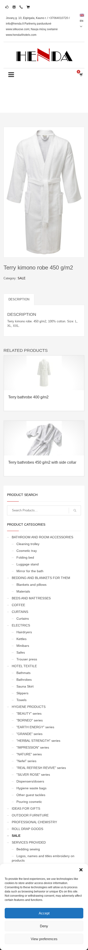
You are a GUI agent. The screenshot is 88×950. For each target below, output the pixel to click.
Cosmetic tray (26, 551)
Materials (23, 591)
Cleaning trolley (27, 544)
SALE (22, 278)
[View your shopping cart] (80, 74)
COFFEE (18, 605)
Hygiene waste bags (31, 788)
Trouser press (26, 659)
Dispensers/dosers (30, 781)
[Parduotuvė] (28, 7)
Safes (20, 652)
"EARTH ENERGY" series (35, 727)
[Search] (75, 510)
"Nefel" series (26, 761)
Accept (44, 913)
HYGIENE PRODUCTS (29, 707)
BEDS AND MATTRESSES (31, 598)
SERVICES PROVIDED (29, 842)
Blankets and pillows (31, 584)
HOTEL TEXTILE (24, 666)
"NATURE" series (29, 754)
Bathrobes (24, 679)
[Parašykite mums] (14, 7)
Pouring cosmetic (29, 802)
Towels (21, 700)
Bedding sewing (28, 849)
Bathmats (23, 673)
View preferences (44, 939)
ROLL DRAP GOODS (27, 829)
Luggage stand (27, 564)
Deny (44, 926)
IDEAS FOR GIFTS (26, 808)
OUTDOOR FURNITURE (30, 815)
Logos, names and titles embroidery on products (43, 858)
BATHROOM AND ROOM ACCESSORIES (42, 537)
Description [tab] (18, 299)
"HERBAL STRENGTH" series (38, 741)
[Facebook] (7, 7)
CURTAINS (20, 612)
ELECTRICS (21, 625)
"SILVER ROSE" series (33, 774)
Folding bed (25, 557)
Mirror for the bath (29, 571)
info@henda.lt (15, 23)
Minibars (22, 646)
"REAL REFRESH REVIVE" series (41, 768)
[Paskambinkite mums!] (21, 7)
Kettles (21, 639)
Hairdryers (24, 632)
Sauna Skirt (25, 686)
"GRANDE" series (29, 734)
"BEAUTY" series (29, 713)
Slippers (22, 693)
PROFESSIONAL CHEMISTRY (34, 822)
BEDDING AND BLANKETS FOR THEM (41, 578)
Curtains (22, 618)
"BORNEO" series (29, 720)
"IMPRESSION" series (32, 747)
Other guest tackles (30, 795)
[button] (81, 869)
